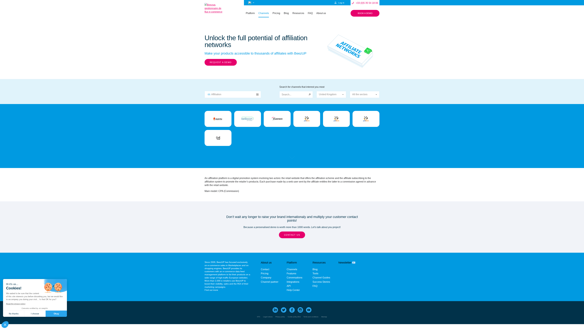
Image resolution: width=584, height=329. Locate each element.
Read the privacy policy (15, 304)
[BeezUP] (214, 8)
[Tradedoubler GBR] (218, 138)
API (289, 286)
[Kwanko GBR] (277, 119)
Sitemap (324, 317)
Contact (265, 269)
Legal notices (268, 317)
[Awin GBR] (218, 119)
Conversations (294, 277)
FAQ (310, 13)
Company (266, 277)
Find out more (211, 290)
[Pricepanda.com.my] (306, 119)
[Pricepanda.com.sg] (366, 119)
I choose (35, 313)
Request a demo (221, 62)
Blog (286, 13)
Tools (315, 273)
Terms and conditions (310, 317)
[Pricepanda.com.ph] (336, 119)
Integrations (293, 282)
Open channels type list (233, 94)
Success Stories (321, 282)
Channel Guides (321, 277)
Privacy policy (280, 317)
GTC (258, 317)
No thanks (14, 313)
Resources (298, 13)
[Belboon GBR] (247, 119)
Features (291, 273)
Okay (56, 313)
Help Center (293, 290)
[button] (5, 324)
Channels (263, 13)
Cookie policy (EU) (294, 317)
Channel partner (269, 282)
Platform (250, 13)
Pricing (276, 13)
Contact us (292, 235)
